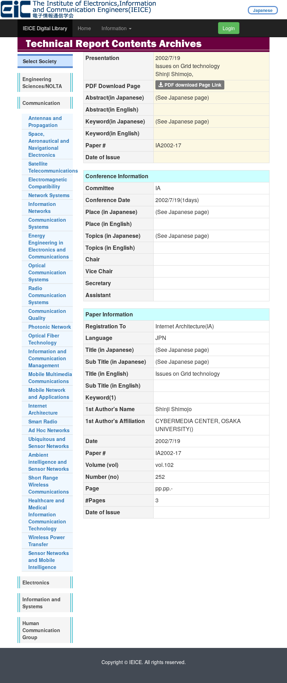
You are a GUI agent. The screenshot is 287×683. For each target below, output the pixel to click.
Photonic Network (49, 326)
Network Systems (49, 195)
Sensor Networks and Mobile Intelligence (48, 559)
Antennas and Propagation (45, 121)
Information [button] (115, 28)
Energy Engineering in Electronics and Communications (48, 246)
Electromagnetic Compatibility (47, 183)
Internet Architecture (43, 409)
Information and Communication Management (47, 358)
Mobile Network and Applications (48, 393)
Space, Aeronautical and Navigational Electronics (48, 144)
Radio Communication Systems (47, 295)
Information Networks (42, 207)
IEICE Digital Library (45, 28)
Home (84, 28)
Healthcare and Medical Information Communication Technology (47, 514)
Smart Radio (42, 421)
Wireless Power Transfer (46, 541)
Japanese (263, 10)
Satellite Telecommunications (53, 167)
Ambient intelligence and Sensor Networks (48, 461)
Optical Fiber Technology (43, 339)
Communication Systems (47, 223)
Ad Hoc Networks (49, 430)
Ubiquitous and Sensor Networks (48, 442)
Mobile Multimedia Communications (50, 377)
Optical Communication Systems (47, 272)
